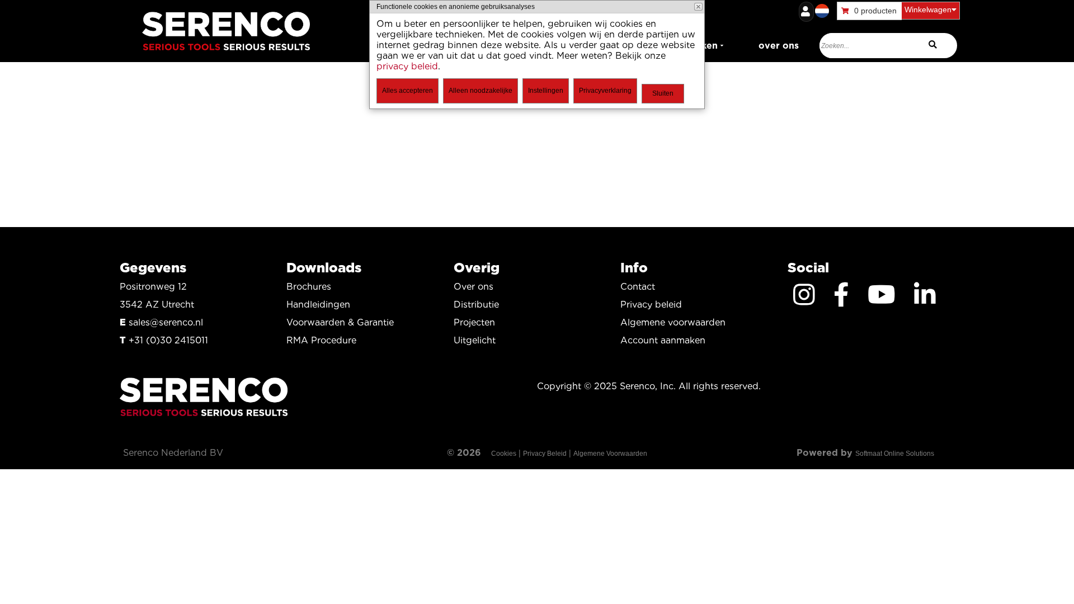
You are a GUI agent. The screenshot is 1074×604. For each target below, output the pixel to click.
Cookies (503, 453)
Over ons (473, 286)
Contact (637, 286)
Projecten (474, 322)
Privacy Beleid (545, 453)
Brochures (308, 286)
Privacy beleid (651, 304)
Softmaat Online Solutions (894, 453)
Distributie (476, 304)
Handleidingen (318, 304)
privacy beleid (407, 66)
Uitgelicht (475, 340)
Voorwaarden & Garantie (340, 322)
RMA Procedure (321, 340)
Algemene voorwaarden (673, 322)
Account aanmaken (662, 340)
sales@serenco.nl (166, 322)
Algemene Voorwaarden (610, 453)
